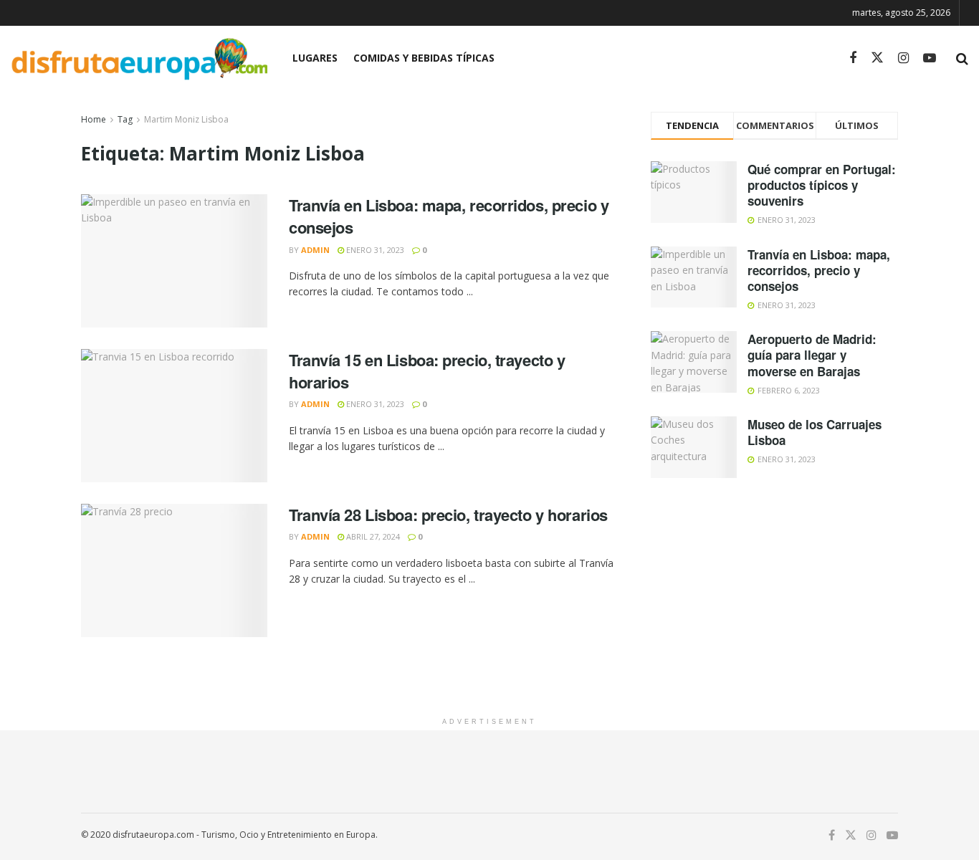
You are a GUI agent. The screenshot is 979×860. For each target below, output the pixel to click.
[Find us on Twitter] (877, 58)
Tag (125, 119)
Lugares (315, 57)
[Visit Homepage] (139, 58)
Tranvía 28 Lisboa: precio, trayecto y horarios (448, 514)
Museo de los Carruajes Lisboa (815, 432)
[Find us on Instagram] (903, 58)
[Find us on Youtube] (929, 58)
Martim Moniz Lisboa (186, 119)
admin (315, 249)
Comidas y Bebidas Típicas (424, 57)
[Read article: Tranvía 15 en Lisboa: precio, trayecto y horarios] (174, 415)
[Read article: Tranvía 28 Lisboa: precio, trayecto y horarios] (174, 570)
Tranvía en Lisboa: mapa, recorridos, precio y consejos (448, 216)
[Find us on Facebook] (852, 58)
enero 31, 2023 (374, 249)
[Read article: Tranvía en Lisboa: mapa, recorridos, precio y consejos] (174, 261)
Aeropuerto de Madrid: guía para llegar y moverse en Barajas (812, 354)
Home (93, 119)
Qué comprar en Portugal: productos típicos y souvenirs (822, 185)
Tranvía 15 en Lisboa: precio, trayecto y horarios (427, 370)
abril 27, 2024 (372, 536)
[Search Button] (962, 58)
